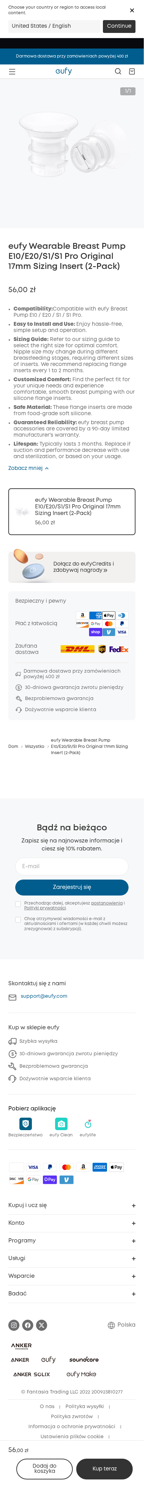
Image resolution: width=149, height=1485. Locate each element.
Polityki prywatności (45, 908)
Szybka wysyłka (38, 1041)
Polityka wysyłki (84, 1407)
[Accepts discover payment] (16, 1180)
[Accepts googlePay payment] (33, 1180)
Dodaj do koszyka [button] (44, 1469)
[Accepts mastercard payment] (66, 1167)
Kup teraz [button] (105, 1469)
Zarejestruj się (72, 887)
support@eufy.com (44, 996)
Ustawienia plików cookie (72, 1437)
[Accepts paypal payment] (50, 1167)
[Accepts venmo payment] (66, 1180)
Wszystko (34, 747)
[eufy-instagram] (13, 1325)
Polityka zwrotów (72, 1417)
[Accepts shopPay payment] (50, 1180)
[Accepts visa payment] (33, 1167)
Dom (13, 747)
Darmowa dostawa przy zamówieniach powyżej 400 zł (72, 56)
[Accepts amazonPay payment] (83, 1167)
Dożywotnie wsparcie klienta (55, 1079)
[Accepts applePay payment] (116, 1167)
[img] (16, 1167)
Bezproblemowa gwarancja (53, 1066)
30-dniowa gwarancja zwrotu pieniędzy (68, 1054)
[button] (132, 10)
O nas (47, 1407)
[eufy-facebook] (27, 1325)
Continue (119, 26)
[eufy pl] (64, 71)
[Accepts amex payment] (99, 1167)
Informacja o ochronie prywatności (71, 1427)
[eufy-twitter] (41, 1325)
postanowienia (107, 903)
